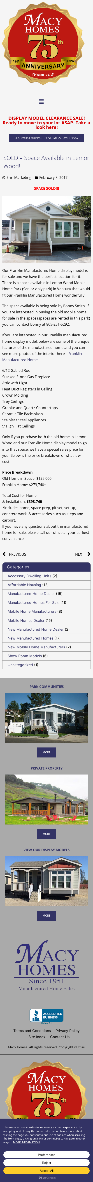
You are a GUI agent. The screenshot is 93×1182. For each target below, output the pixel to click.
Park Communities (47, 686)
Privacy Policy (68, 1030)
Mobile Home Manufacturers (32, 611)
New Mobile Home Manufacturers (36, 647)
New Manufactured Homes (30, 638)
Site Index (36, 1037)
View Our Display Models (46, 849)
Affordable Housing (24, 584)
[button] (41, 101)
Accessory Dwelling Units (29, 576)
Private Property (47, 768)
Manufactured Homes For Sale (33, 602)
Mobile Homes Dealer (26, 620)
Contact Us (60, 1037)
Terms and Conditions (32, 1030)
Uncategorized (20, 664)
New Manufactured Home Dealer (36, 629)
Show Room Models (25, 656)
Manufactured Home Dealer (31, 593)
